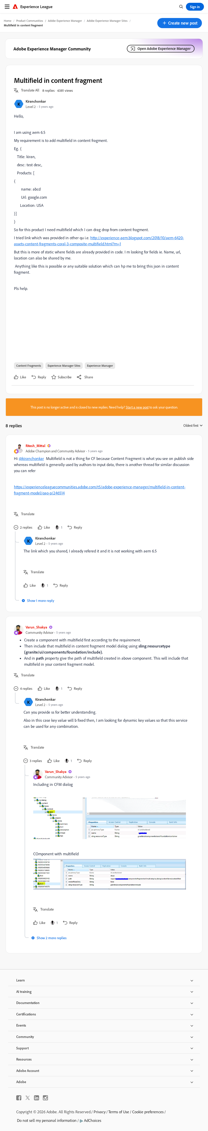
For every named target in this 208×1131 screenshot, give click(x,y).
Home (7, 21)
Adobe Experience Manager (65, 21)
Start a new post (137, 407)
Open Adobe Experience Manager (163, 48)
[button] (179, 23)
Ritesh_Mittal (35, 445)
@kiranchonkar (31, 458)
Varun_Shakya (36, 627)
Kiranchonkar (36, 101)
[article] (102, 487)
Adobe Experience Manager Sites (107, 21)
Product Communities (29, 21)
